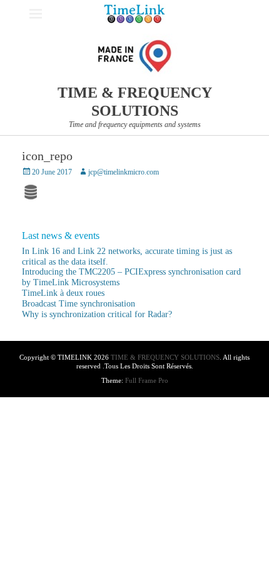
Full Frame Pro (146, 380)
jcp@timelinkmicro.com (123, 172)
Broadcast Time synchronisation (78, 303)
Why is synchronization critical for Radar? (97, 314)
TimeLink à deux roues (63, 293)
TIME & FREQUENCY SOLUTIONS (165, 357)
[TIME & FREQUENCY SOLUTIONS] (134, 14)
